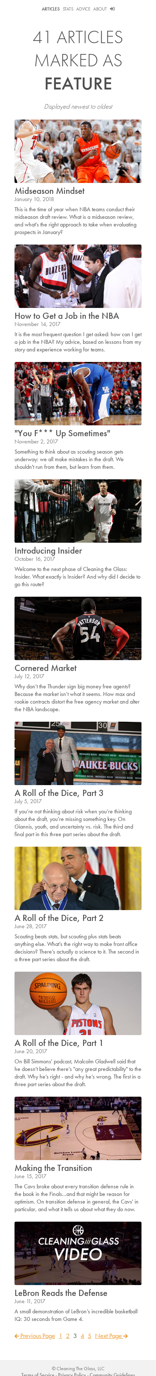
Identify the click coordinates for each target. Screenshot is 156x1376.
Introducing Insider (48, 550)
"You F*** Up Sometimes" (62, 433)
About (100, 9)
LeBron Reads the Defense (61, 1293)
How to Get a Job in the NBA (67, 316)
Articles (51, 9)
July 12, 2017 (29, 676)
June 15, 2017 (30, 1176)
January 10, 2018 (34, 199)
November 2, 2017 (36, 441)
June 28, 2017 (31, 926)
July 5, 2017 (28, 801)
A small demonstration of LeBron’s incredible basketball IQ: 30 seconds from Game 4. (76, 1315)
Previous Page (37, 1335)
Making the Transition (53, 1168)
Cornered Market (46, 668)
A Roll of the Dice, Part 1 (59, 1043)
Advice (83, 9)
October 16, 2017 (35, 559)
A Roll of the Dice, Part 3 (59, 793)
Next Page (109, 1335)
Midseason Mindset (50, 191)
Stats (68, 9)
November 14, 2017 (38, 324)
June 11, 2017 (30, 1301)
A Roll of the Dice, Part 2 (59, 918)
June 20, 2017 (31, 1051)
